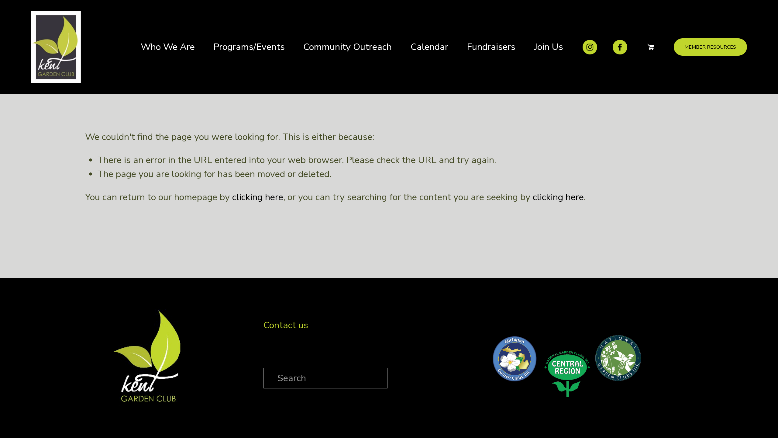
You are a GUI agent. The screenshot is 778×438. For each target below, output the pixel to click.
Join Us (548, 46)
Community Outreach (347, 46)
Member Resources (710, 47)
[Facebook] (620, 47)
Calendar (429, 46)
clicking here (257, 197)
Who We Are (168, 46)
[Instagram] (590, 47)
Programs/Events (249, 46)
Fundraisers (491, 46)
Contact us (285, 325)
